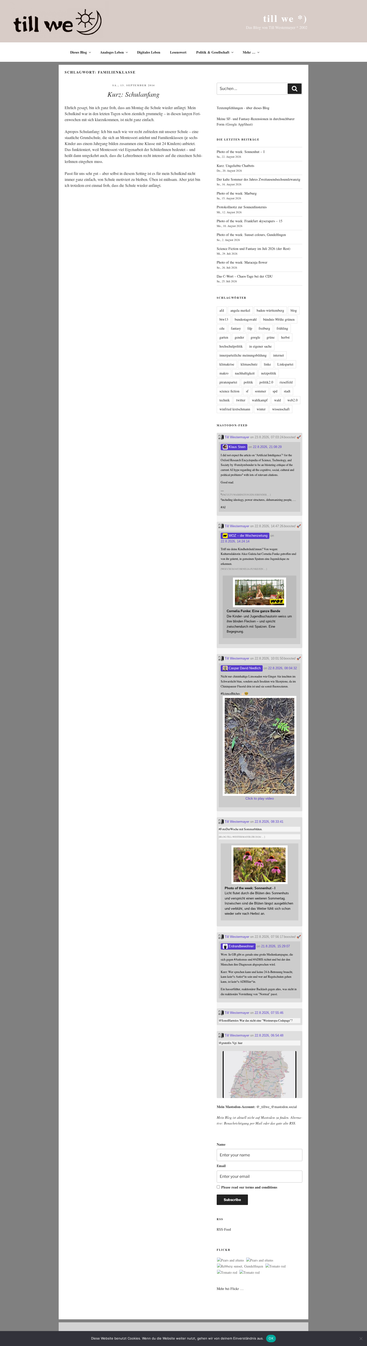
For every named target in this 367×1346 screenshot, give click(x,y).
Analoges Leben (112, 52)
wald (277, 400)
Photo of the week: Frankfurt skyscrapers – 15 (249, 221)
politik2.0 (266, 382)
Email (221, 1165)
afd (221, 310)
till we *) (285, 18)
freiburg (264, 328)
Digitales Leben (148, 52)
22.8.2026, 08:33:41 (269, 821)
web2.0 (292, 400)
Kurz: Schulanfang (133, 94)
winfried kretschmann (234, 409)
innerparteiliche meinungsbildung (243, 355)
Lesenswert (178, 52)
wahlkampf (260, 400)
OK (271, 1338)
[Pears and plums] (230, 1260)
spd (275, 391)
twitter (240, 400)
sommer (260, 391)
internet (278, 355)
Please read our (249, 1187)
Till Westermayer (236, 437)
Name (221, 1144)
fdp (249, 328)
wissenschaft (281, 409)
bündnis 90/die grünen (279, 319)
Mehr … (249, 52)
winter (261, 409)
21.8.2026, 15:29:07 (275, 946)
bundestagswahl (246, 319)
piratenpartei (228, 382)
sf (247, 391)
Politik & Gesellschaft (212, 52)
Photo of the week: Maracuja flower (242, 262)
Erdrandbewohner (241, 946)
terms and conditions (261, 1187)
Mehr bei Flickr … (230, 1288)
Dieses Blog (78, 52)
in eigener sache (260, 346)
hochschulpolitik (231, 346)
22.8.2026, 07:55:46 (269, 1013)
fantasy (236, 328)
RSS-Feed (224, 1229)
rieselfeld (286, 382)
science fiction (229, 391)
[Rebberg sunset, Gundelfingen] (240, 1266)
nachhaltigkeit (245, 373)
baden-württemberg (270, 310)
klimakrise (226, 364)
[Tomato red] (275, 1266)
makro (223, 373)
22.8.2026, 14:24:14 (235, 541)
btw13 (223, 319)
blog (294, 310)
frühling (282, 328)
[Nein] (360, 1338)
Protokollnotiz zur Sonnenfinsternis (242, 207)
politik (248, 382)
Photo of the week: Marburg (237, 193)
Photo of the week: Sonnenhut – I (241, 151)
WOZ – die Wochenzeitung (247, 535)
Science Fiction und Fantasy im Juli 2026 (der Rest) (253, 248)
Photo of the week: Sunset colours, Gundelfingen (251, 234)
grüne (271, 337)
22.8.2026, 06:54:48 (269, 1035)
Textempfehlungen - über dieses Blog (243, 107)
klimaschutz (249, 364)
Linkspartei (285, 364)
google (255, 337)
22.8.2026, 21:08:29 (267, 447)
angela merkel (240, 310)
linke (267, 364)
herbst (285, 337)
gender (239, 337)
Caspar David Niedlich (244, 668)
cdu (221, 328)
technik (224, 400)
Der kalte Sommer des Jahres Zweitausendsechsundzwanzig (258, 179)
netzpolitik (268, 373)
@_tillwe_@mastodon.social (276, 1106)
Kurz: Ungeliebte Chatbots (235, 165)
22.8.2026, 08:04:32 (282, 668)
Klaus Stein (236, 447)
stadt (287, 391)
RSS (292, 1123)
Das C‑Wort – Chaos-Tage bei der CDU (245, 276)
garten (223, 337)
